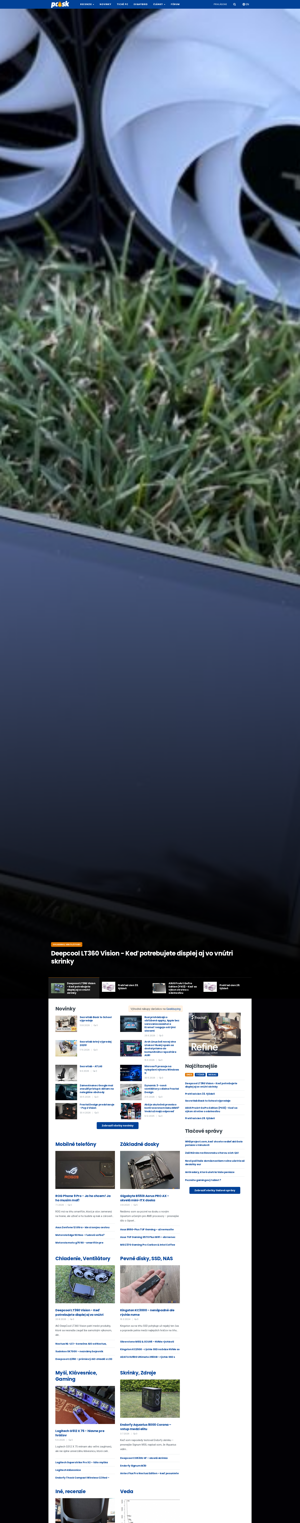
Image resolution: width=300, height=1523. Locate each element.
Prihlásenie (220, 4)
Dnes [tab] (189, 1074)
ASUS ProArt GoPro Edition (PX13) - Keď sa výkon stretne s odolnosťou (211, 1109)
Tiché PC (122, 4)
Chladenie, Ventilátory (67, 944)
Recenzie (86, 4)
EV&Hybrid (141, 4)
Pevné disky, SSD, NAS (146, 1258)
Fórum (175, 4)
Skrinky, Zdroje (138, 1372)
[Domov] (61, 4)
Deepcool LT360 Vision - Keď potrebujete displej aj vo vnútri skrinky (211, 1085)
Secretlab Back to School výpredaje (208, 1100)
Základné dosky (139, 1144)
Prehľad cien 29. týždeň (200, 1118)
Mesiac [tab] (212, 1074)
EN (247, 4)
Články (158, 4)
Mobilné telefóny (75, 1144)
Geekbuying (173, 1009)
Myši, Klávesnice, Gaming (76, 1375)
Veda (126, 1491)
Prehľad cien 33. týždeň (200, 1094)
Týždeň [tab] (200, 1074)
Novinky (105, 4)
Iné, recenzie (70, 1491)
